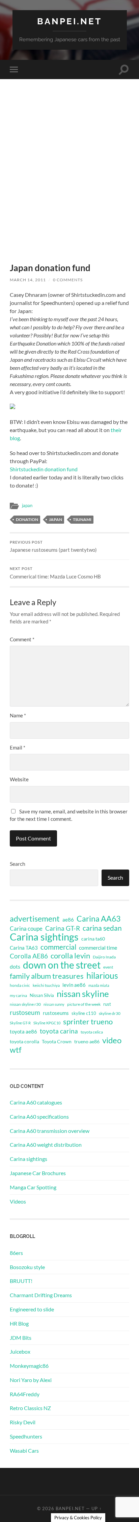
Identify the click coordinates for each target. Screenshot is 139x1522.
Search (17, 863)
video (111, 1040)
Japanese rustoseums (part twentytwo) (53, 546)
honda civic (20, 985)
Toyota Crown (57, 1041)
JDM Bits (20, 1337)
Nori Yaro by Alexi (31, 1380)
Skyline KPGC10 (46, 1023)
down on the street (62, 965)
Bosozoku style (27, 1267)
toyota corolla (24, 1041)
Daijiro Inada (104, 956)
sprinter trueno (88, 1022)
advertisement (35, 919)
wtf (16, 1050)
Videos (18, 1201)
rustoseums (56, 1013)
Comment (22, 639)
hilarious (102, 975)
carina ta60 (93, 939)
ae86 (68, 920)
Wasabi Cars (24, 1450)
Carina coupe (26, 928)
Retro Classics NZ (30, 1408)
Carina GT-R (62, 928)
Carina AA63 (98, 918)
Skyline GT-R (20, 1023)
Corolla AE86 (29, 956)
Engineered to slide (32, 1309)
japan (27, 505)
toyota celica (92, 1032)
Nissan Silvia (42, 995)
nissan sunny (54, 1004)
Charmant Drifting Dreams (41, 1295)
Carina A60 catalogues (36, 1102)
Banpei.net (69, 21)
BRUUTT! (21, 1281)
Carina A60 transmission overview (49, 1130)
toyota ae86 (23, 1031)
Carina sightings (44, 937)
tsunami (82, 519)
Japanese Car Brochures (38, 1173)
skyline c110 (84, 1013)
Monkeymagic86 (29, 1365)
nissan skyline (83, 994)
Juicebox (20, 1351)
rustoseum (25, 1012)
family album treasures (47, 976)
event (108, 967)
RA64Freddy (24, 1394)
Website (19, 779)
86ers (16, 1253)
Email (17, 747)
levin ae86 (74, 985)
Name (18, 715)
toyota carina (59, 1031)
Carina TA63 (24, 948)
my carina (18, 995)
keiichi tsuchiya (46, 985)
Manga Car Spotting (33, 1187)
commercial (58, 947)
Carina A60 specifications (39, 1116)
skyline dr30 (109, 1013)
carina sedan (102, 928)
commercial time (98, 948)
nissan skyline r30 (25, 1004)
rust (107, 1004)
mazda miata (98, 985)
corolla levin (70, 956)
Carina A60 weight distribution (46, 1144)
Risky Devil (22, 1422)
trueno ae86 (87, 1041)
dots (15, 966)
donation (27, 519)
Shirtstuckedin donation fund (44, 469)
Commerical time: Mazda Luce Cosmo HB (55, 573)
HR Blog (19, 1323)
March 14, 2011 (28, 279)
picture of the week (84, 1004)
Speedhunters (26, 1436)
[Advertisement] (69, 182)
